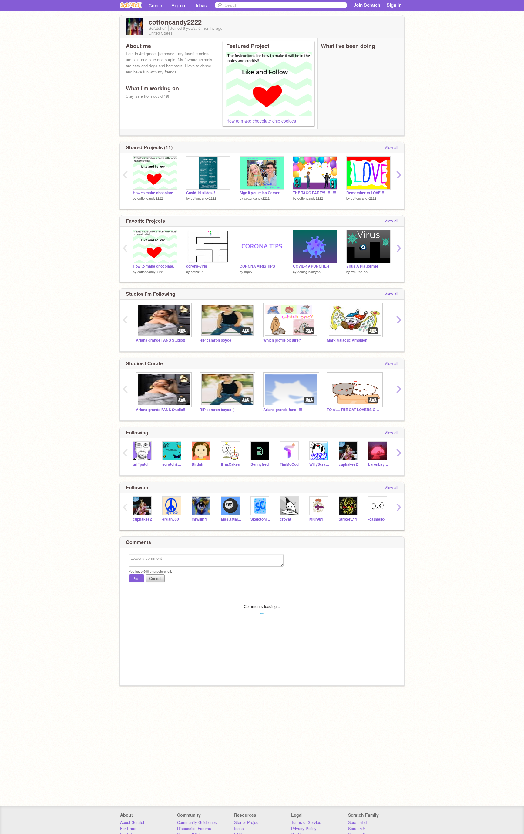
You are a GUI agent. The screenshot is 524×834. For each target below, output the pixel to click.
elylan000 (170, 519)
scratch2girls (172, 464)
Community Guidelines (197, 822)
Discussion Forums (194, 828)
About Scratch (132, 822)
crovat (285, 519)
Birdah (197, 464)
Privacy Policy (304, 828)
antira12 (197, 271)
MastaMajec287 (231, 519)
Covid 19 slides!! (200, 192)
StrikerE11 (348, 519)
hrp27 (248, 271)
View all (391, 147)
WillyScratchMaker (319, 464)
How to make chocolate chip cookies (261, 121)
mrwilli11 (199, 519)
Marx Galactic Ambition (347, 340)
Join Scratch (367, 5)
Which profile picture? (282, 340)
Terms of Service (306, 822)
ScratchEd (357, 822)
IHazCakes (230, 464)
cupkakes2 (348, 464)
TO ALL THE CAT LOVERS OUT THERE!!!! (354, 409)
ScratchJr (356, 828)
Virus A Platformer (362, 266)
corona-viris (196, 266)
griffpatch (141, 464)
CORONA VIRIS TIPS (257, 266)
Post (137, 578)
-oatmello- (376, 519)
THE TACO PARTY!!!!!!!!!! (314, 192)
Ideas (201, 5)
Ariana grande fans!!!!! (282, 409)
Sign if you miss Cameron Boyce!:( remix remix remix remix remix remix (262, 192)
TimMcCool (289, 464)
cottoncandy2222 (150, 198)
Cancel (155, 578)
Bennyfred (259, 464)
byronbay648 (378, 464)
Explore (178, 5)
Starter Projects (248, 822)
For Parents (130, 828)
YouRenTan (359, 271)
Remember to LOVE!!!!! (366, 192)
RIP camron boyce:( (217, 340)
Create (155, 5)
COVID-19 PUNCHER (311, 266)
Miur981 (316, 519)
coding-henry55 (309, 271)
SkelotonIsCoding (260, 519)
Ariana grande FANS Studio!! (160, 340)
